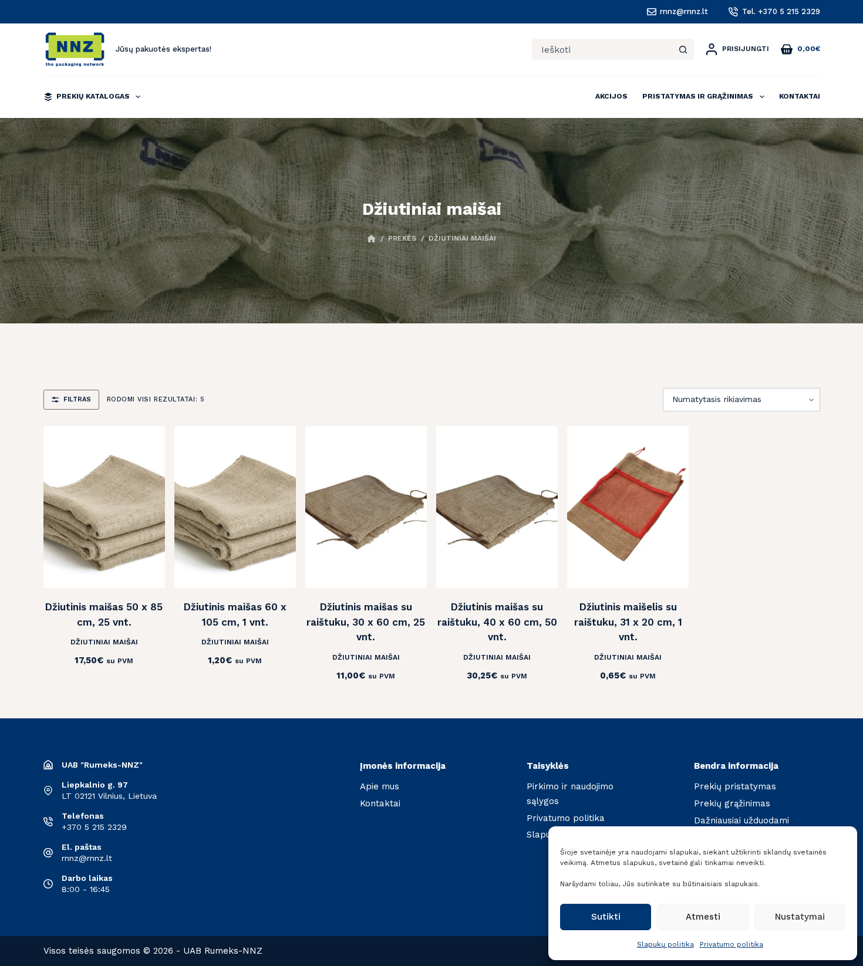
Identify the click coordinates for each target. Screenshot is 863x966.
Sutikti (606, 916)
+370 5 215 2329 (94, 827)
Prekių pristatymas (735, 786)
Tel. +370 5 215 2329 (781, 11)
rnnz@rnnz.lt (684, 11)
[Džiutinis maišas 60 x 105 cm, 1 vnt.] (235, 507)
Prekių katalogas (93, 96)
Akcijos (611, 96)
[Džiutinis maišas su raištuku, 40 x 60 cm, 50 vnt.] (497, 507)
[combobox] (602, 49)
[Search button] (683, 49)
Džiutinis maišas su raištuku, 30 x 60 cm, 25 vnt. (365, 622)
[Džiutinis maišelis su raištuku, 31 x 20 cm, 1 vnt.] (628, 507)
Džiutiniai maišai (104, 642)
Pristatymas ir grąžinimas (697, 96)
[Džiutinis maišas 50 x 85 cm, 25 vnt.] (104, 507)
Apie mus (379, 786)
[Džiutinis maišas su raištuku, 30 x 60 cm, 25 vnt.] (366, 507)
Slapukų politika (665, 944)
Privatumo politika (731, 944)
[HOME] (371, 239)
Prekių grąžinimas (732, 803)
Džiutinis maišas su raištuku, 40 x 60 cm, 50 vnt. (497, 622)
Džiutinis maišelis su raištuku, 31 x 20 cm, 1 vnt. (628, 622)
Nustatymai (800, 916)
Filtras (77, 399)
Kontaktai (799, 96)
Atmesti (703, 916)
